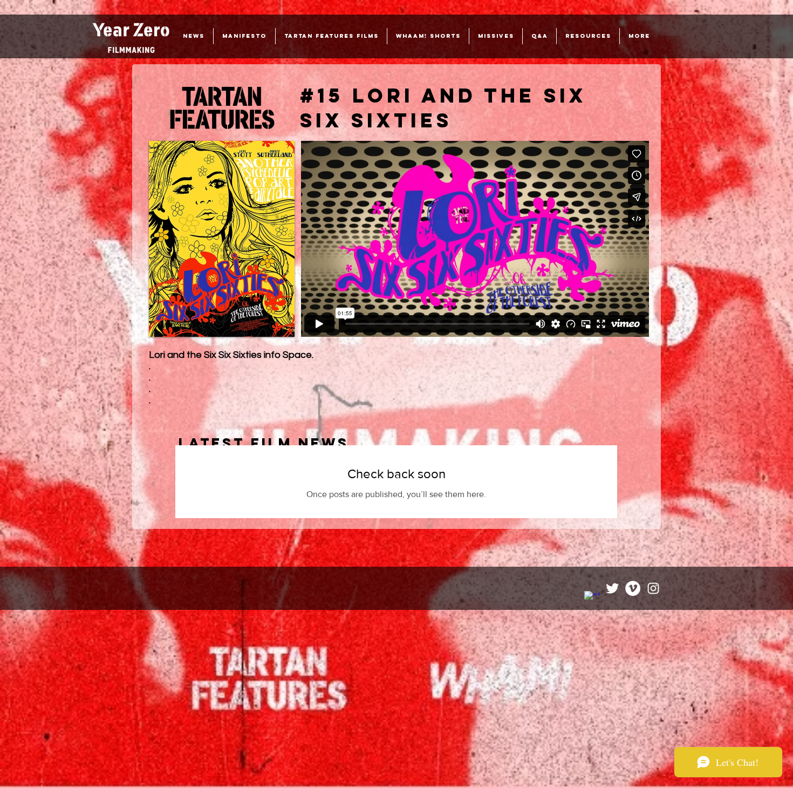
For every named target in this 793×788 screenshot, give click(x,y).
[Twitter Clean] (612, 588)
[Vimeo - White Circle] (632, 588)
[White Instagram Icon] (653, 588)
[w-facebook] (591, 598)
